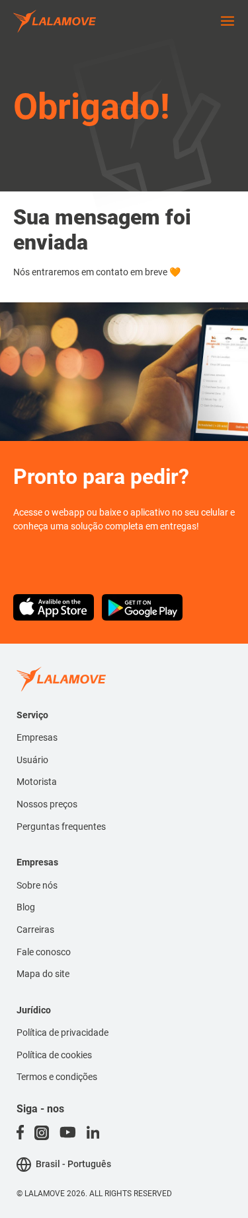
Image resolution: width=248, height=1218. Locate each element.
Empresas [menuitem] (37, 737)
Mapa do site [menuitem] (43, 973)
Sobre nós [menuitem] (37, 885)
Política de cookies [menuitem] (54, 1055)
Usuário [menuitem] (32, 760)
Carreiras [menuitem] (35, 929)
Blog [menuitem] (26, 907)
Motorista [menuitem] (37, 781)
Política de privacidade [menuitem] (62, 1032)
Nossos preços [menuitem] (47, 804)
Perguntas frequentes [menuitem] (61, 826)
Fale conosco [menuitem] (44, 952)
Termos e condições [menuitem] (57, 1076)
